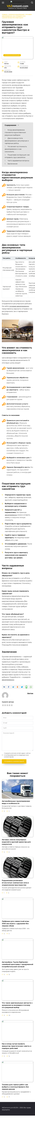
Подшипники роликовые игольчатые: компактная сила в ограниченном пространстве (15, 883)
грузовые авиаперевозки (19, 306)
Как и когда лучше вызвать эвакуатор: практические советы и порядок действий (16, 1046)
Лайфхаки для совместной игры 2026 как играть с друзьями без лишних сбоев (15, 923)
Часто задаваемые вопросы (18, 161)
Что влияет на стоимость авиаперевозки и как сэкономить (16, 149)
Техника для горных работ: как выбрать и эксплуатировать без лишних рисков (15, 1087)
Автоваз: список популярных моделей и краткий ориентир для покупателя (16, 842)
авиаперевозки (11, 515)
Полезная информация (16, 14)
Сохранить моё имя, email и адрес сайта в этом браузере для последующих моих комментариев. (17, 754)
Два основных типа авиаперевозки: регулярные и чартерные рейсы (17, 140)
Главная (4, 14)
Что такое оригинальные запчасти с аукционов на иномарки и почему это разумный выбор (17, 1005)
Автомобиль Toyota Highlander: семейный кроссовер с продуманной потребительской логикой (17, 964)
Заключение (12, 164)
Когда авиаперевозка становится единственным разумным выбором (15, 132)
